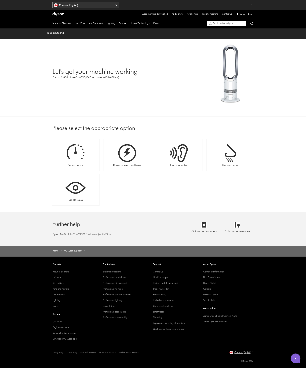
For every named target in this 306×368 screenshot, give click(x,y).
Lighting (111, 23)
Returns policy (159, 294)
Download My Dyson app (65, 338)
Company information (213, 271)
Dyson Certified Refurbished (155, 14)
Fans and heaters (61, 289)
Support (123, 23)
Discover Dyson (210, 294)
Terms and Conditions (88, 352)
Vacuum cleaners (61, 271)
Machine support (161, 277)
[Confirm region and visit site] (252, 5)
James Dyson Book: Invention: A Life (220, 316)
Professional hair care (113, 289)
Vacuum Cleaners (62, 23)
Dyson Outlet (209, 283)
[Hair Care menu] (86, 23)
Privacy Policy (58, 352)
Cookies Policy (71, 352)
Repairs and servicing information (169, 323)
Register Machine (61, 327)
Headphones (59, 294)
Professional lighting (112, 300)
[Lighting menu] (116, 23)
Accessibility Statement (107, 352)
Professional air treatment (115, 283)
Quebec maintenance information (169, 329)
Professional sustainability (115, 317)
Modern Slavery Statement (129, 352)
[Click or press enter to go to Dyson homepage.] (58, 14)
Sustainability (209, 300)
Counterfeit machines (163, 306)
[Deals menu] (161, 23)
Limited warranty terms (163, 300)
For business (192, 14)
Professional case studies (114, 311)
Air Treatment (96, 23)
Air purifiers (58, 283)
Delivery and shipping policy (166, 283)
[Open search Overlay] (226, 23)
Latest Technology (140, 23)
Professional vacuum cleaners (117, 294)
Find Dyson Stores (211, 277)
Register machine (210, 14)
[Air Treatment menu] (104, 23)
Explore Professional (112, 271)
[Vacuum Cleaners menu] (72, 23)
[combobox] (86, 5)
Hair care (57, 277)
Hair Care (80, 23)
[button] (241, 352)
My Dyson (57, 321)
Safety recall (158, 311)
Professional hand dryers (114, 277)
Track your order (161, 289)
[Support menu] (128, 23)
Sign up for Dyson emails (64, 333)
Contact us (227, 14)
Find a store (177, 14)
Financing (157, 317)
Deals (156, 23)
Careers (207, 289)
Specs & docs (109, 306)
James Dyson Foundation (215, 321)
